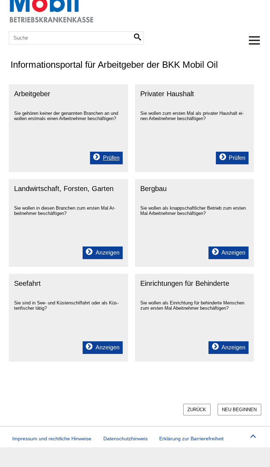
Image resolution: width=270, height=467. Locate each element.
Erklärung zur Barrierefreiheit (191, 438)
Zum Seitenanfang (253, 435)
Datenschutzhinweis (125, 438)
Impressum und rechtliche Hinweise (51, 438)
